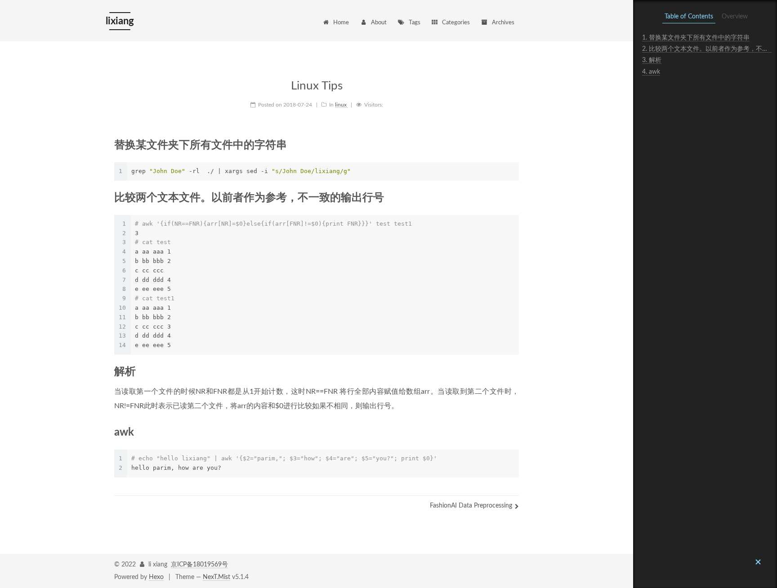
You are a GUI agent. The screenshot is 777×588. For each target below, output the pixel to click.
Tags (414, 23)
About (379, 23)
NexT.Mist (216, 577)
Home (341, 23)
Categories (456, 23)
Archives (503, 23)
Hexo (156, 577)
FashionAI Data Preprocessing (471, 506)
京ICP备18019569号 (199, 564)
